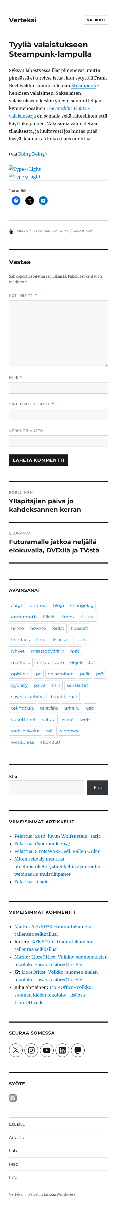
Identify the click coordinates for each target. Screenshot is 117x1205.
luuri (80, 639)
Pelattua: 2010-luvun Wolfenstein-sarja (57, 836)
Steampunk (83, 85)
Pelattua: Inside (31, 881)
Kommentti (23, 295)
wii (49, 730)
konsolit (79, 628)
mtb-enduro (50, 662)
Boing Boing (31, 154)
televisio (49, 708)
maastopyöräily (47, 651)
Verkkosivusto (26, 430)
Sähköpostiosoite (31, 404)
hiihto (17, 628)
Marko (22, 231)
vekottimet (83, 231)
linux (41, 639)
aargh (17, 605)
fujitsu (88, 616)
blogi (58, 605)
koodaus (20, 639)
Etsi (13, 776)
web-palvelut (25, 730)
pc (38, 673)
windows (68, 730)
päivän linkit (47, 685)
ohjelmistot (82, 662)
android (38, 605)
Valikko (96, 20)
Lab (13, 1150)
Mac (13, 1164)
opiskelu (20, 673)
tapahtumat (64, 696)
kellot (58, 628)
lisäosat (61, 639)
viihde (49, 719)
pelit (85, 673)
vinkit (68, 719)
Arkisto (16, 1137)
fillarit (49, 616)
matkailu (20, 662)
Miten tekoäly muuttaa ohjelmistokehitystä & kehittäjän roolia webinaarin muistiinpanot (57, 866)
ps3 (100, 673)
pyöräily (19, 685)
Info (13, 1177)
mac (75, 651)
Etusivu (17, 1124)
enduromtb (24, 616)
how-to (38, 628)
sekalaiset (77, 685)
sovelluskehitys (28, 696)
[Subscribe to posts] (13, 1098)
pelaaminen (61, 673)
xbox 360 (50, 742)
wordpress (22, 742)
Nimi (15, 377)
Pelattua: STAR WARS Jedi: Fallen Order (57, 851)
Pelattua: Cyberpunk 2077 (42, 843)
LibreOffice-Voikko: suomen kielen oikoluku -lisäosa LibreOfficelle (53, 995)
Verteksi (22, 20)
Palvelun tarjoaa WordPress (52, 1194)
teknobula (22, 708)
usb (90, 708)
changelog (82, 605)
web (85, 719)
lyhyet (18, 651)
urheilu (72, 708)
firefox (68, 616)
